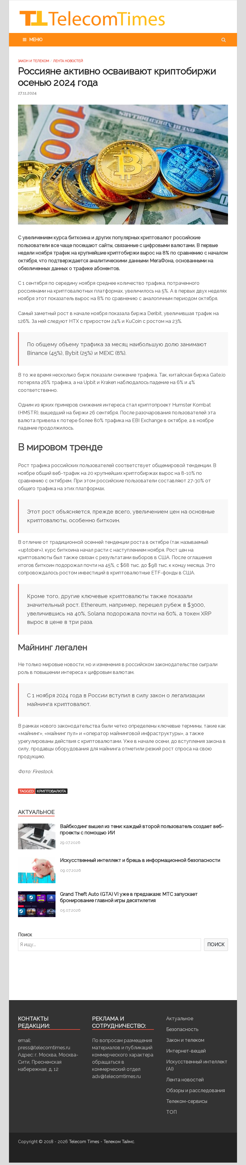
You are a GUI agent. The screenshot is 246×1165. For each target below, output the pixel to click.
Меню (36, 39)
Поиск (25, 934)
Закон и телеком (33, 61)
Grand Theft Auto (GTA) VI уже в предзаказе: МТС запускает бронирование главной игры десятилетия (129, 897)
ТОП (171, 1112)
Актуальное (179, 1018)
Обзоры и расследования (195, 1090)
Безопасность (182, 1029)
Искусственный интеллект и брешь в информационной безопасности (140, 860)
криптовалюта (51, 791)
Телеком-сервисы (186, 1101)
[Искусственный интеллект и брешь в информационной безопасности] (37, 881)
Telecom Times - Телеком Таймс (101, 1141)
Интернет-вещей (186, 1051)
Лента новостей (68, 61)
